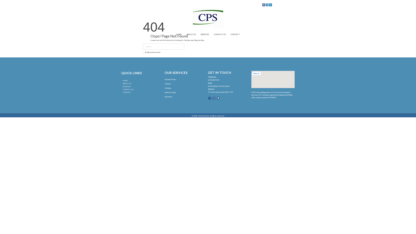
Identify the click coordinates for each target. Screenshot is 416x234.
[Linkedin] (270, 4)
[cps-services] (208, 18)
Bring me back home (152, 52)
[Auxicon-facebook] (209, 98)
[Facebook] (263, 4)
